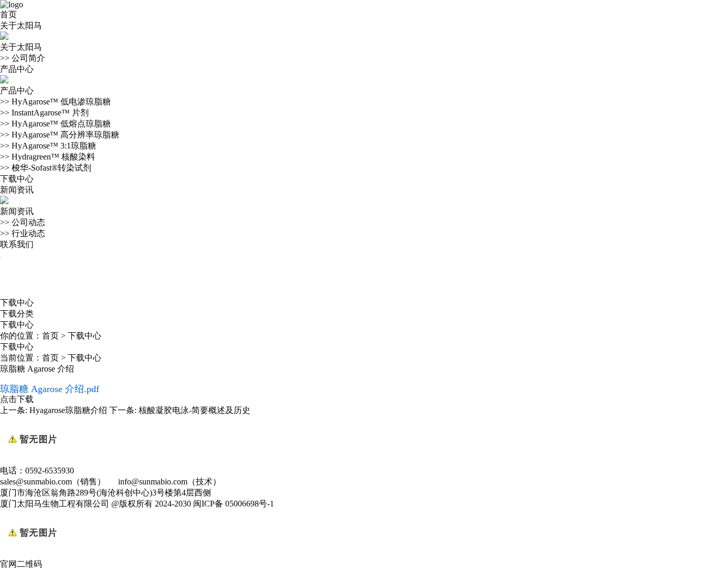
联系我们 (17, 244)
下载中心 (17, 178)
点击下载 (17, 399)
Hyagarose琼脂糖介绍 (68, 410)
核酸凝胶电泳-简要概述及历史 (194, 410)
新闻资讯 (17, 189)
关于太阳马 (21, 25)
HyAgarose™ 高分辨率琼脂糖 (59, 134)
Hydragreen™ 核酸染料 (47, 156)
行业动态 (22, 233)
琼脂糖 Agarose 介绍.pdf (49, 389)
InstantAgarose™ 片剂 (44, 112)
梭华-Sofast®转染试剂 (45, 167)
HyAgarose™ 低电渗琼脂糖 (55, 101)
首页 (8, 14)
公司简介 (22, 58)
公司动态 (22, 222)
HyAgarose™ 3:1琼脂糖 (48, 145)
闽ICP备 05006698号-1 (233, 503)
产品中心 (17, 69)
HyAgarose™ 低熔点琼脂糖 (55, 123)
